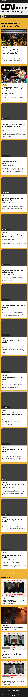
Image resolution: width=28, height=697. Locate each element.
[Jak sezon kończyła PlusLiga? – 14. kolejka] (14, 292)
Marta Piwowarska (12, 417)
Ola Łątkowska (11, 56)
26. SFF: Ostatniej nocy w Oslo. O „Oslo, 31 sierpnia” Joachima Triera (13, 601)
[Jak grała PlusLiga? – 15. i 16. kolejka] (14, 437)
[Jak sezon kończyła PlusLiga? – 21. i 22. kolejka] (14, 257)
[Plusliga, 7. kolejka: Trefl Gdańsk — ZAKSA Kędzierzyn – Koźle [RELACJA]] (14, 111)
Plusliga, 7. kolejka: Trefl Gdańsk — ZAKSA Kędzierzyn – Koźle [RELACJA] (14, 126)
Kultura (5, 598)
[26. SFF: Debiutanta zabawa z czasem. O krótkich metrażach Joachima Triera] (14, 669)
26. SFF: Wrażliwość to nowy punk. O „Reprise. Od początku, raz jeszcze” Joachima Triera (11, 654)
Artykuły (3, 47)
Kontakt (18, 690)
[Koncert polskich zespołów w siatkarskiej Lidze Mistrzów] (14, 400)
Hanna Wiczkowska (12, 629)
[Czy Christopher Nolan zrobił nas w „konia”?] (14, 615)
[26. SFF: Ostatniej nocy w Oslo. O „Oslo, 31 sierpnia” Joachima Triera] (14, 588)
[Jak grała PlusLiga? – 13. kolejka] (14, 472)
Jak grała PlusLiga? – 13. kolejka (13, 485)
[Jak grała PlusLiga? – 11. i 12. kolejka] (14, 507)
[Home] (2, 17)
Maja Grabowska (12, 603)
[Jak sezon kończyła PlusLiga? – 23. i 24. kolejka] (14, 222)
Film (2, 598)
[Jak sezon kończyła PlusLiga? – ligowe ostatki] (14, 185)
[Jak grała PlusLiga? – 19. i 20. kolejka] (14, 328)
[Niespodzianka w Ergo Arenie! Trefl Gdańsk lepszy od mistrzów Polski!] (14, 74)
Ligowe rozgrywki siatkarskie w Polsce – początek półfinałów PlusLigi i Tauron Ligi (13, 52)
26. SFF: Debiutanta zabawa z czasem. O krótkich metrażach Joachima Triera (13, 682)
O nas (9, 690)
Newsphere (18, 694)
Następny (16, 572)
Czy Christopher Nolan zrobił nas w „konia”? (14, 627)
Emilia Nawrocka (12, 202)
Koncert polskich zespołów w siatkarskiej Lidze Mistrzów (12, 414)
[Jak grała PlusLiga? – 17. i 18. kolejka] (14, 364)
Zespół (13, 690)
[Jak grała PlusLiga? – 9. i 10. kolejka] (14, 542)
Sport (6, 47)
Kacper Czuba (11, 93)
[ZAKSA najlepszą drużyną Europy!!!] (14, 148)
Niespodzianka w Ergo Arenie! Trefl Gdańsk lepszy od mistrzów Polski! (13, 89)
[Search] (26, 16)
